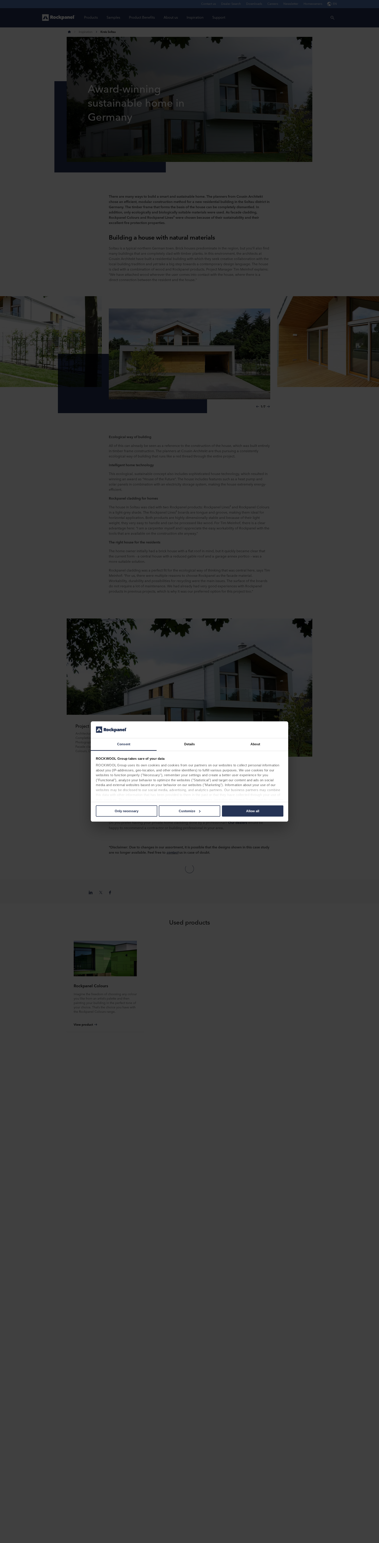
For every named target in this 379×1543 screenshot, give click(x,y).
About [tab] (255, 744)
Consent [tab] (123, 744)
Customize (187, 811)
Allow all (252, 811)
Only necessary (126, 811)
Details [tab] (189, 744)
